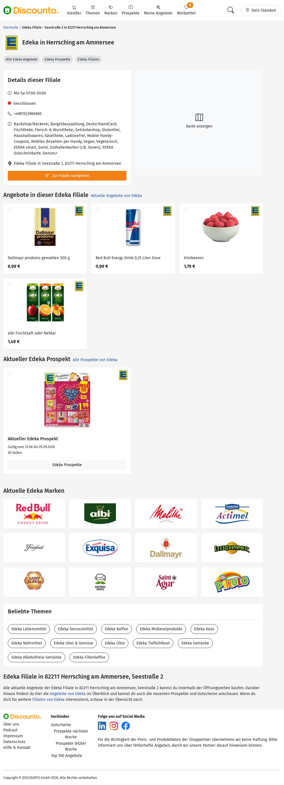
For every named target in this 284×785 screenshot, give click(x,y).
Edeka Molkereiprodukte (161, 629)
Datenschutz (14, 741)
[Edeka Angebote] (11, 42)
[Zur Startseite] (34, 10)
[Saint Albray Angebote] (34, 582)
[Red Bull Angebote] (34, 513)
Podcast (10, 730)
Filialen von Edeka (48, 699)
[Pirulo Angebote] (232, 582)
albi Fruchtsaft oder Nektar (32, 333)
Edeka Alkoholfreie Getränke (36, 657)
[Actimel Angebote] (232, 513)
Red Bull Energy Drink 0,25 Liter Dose (128, 258)
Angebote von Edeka (68, 693)
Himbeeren (194, 258)
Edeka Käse (204, 629)
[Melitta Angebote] (166, 513)
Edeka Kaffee (116, 629)
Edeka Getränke (195, 643)
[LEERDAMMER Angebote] (232, 548)
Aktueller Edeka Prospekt (33, 438)
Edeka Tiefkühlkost (153, 643)
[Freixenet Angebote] (34, 548)
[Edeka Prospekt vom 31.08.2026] (67, 400)
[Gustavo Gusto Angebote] (100, 582)
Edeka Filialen (88, 59)
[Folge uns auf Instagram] (114, 725)
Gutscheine (61, 724)
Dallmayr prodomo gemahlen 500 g (39, 258)
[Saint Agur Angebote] (166, 582)
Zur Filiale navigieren (70, 175)
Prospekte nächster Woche (71, 734)
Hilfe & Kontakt (17, 747)
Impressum (13, 736)
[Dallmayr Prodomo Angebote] (166, 548)
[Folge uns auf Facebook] (125, 725)
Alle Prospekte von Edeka (95, 360)
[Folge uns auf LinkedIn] (102, 725)
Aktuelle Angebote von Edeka (116, 195)
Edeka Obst (115, 643)
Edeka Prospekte (57, 59)
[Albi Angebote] (100, 513)
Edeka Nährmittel (26, 643)
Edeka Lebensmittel (28, 629)
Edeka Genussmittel (75, 629)
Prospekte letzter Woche (71, 746)
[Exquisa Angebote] (100, 548)
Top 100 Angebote (66, 755)
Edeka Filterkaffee (89, 657)
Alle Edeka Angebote (21, 59)
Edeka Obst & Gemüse (73, 643)
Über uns (11, 724)
